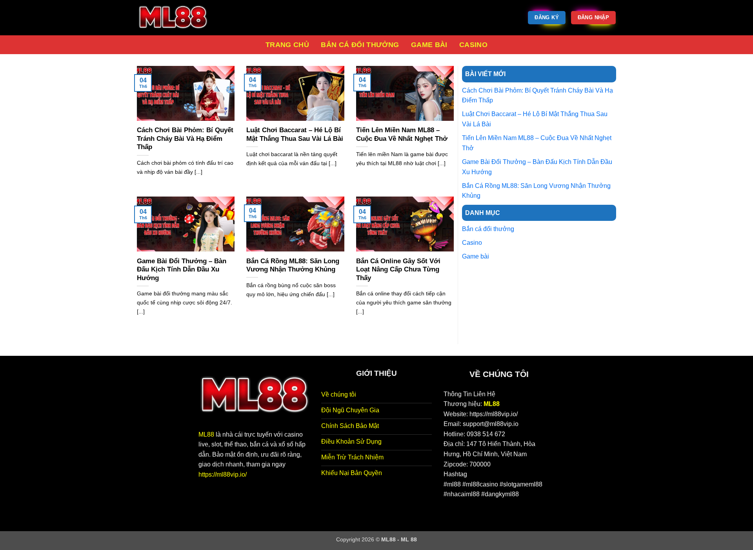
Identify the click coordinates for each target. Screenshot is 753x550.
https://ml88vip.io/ (222, 474)
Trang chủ (287, 45)
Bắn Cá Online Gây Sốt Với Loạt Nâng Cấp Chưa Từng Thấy (398, 269)
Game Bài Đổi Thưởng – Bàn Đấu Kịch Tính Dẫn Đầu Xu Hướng (181, 269)
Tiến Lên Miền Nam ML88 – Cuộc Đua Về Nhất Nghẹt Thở (401, 134)
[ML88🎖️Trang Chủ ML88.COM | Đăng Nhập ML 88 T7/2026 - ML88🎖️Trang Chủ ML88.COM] (176, 17)
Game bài (429, 45)
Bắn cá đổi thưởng (360, 45)
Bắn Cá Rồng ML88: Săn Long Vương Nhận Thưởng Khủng (292, 265)
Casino (473, 45)
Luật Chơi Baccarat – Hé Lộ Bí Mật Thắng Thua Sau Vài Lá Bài (294, 134)
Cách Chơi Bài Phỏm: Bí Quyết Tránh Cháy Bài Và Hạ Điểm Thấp (185, 138)
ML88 (206, 434)
